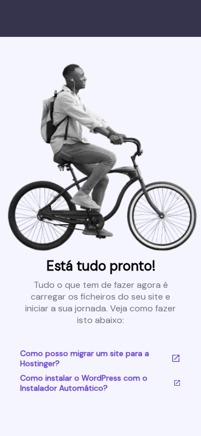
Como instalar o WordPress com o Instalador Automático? (83, 383)
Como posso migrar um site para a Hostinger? (84, 358)
